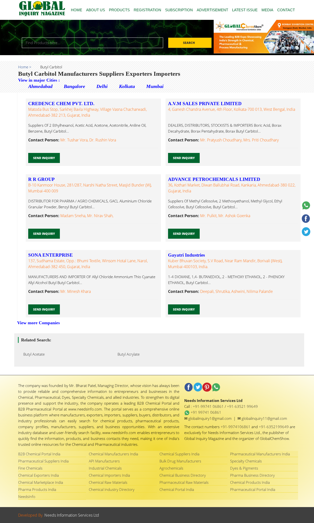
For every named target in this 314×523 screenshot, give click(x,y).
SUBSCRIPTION (179, 10)
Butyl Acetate (32, 354)
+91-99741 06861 (209, 406)
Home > (24, 66)
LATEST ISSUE (245, 10)
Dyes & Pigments (244, 468)
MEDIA (267, 10)
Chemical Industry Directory (111, 489)
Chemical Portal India (176, 489)
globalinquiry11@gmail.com (264, 418)
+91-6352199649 (274, 426)
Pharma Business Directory (252, 475)
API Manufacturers (104, 461)
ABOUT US (95, 10)
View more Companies (38, 322)
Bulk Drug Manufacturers (180, 461)
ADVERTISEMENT (212, 10)
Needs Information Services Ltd (71, 515)
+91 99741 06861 (205, 412)
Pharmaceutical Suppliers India (43, 461)
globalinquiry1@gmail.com (210, 418)
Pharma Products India (37, 489)
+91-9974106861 (236, 426)
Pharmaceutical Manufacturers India (260, 453)
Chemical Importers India (109, 475)
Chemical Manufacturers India (113, 453)
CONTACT (286, 10)
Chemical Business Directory (182, 475)
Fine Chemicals (30, 468)
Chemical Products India (250, 482)
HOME (76, 10)
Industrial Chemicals (105, 468)
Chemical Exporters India (38, 475)
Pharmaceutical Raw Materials (184, 482)
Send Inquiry (44, 158)
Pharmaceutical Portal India (252, 489)
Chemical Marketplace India (40, 482)
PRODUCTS (119, 10)
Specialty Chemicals (246, 461)
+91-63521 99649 (242, 406)
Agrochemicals (171, 468)
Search (189, 43)
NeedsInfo (26, 496)
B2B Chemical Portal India (39, 453)
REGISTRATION (147, 10)
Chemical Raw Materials (108, 482)
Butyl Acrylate (127, 354)
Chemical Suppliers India (179, 453)
